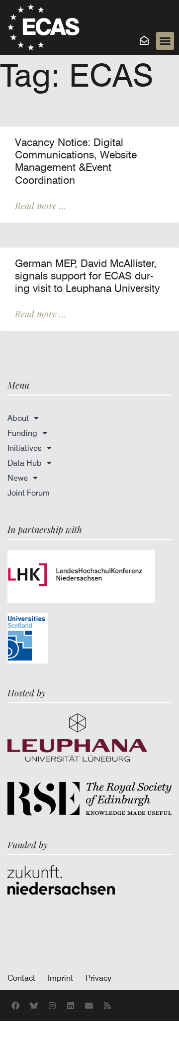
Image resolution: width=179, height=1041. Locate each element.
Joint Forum (28, 493)
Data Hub (24, 463)
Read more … (40, 206)
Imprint (60, 978)
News (17, 478)
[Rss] (107, 1006)
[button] (165, 41)
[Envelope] (89, 1006)
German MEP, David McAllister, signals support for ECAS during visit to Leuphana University (87, 276)
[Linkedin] (71, 1006)
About (18, 418)
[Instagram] (52, 1006)
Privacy (98, 978)
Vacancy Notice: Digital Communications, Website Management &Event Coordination (76, 161)
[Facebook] (15, 1006)
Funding (22, 433)
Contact (21, 978)
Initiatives (24, 448)
